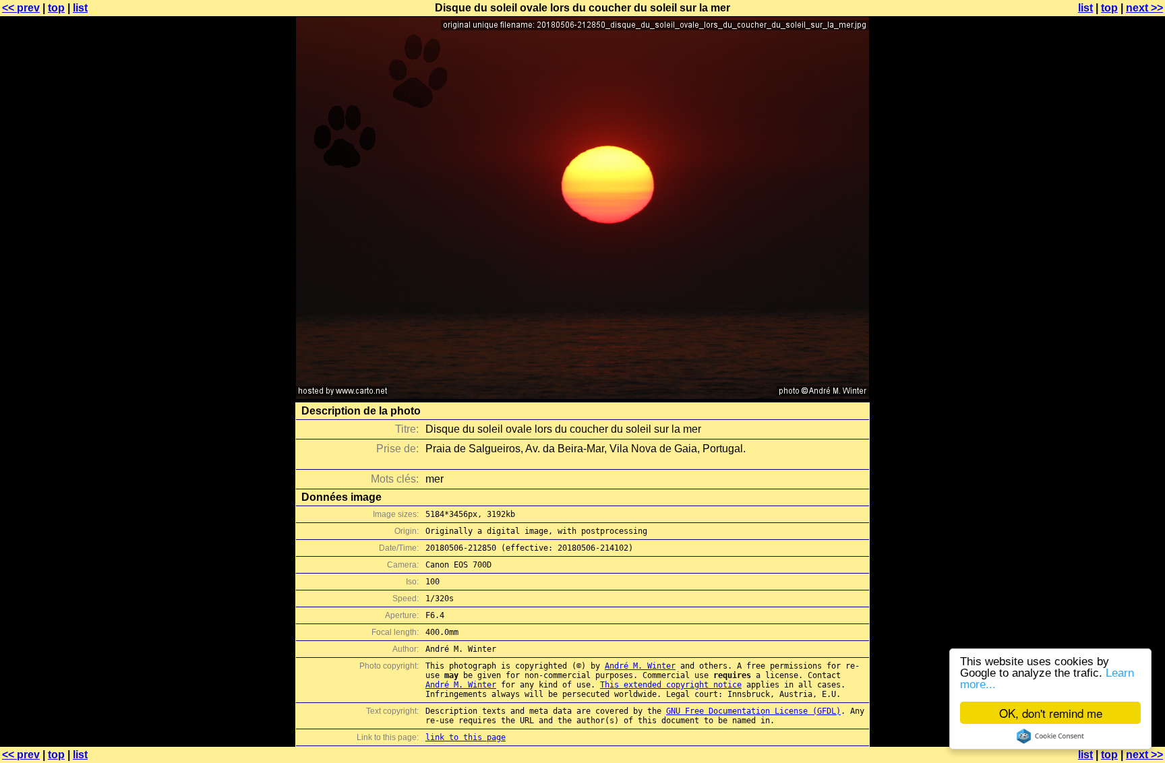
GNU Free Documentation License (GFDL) (753, 711)
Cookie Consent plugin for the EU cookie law (1050, 736)
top (56, 7)
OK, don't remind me (1050, 712)
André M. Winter (640, 666)
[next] (582, 395)
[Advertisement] (1110, 333)
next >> (1144, 7)
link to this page (465, 737)
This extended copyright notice (671, 685)
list (80, 7)
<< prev (21, 7)
